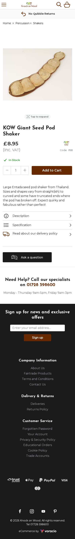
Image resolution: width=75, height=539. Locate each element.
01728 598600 (41, 285)
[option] (37, 74)
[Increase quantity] (25, 170)
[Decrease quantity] (7, 170)
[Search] (59, 4)
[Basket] (67, 4)
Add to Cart (52, 170)
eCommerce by (33, 531)
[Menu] (3, 4)
